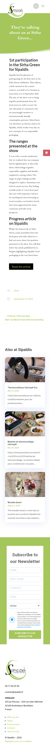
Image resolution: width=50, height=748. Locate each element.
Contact (11, 727)
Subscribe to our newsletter (25, 634)
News (16, 290)
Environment (13, 724)
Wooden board (14, 502)
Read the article (21, 266)
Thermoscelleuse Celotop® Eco (23, 387)
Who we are (13, 717)
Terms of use (13, 731)
